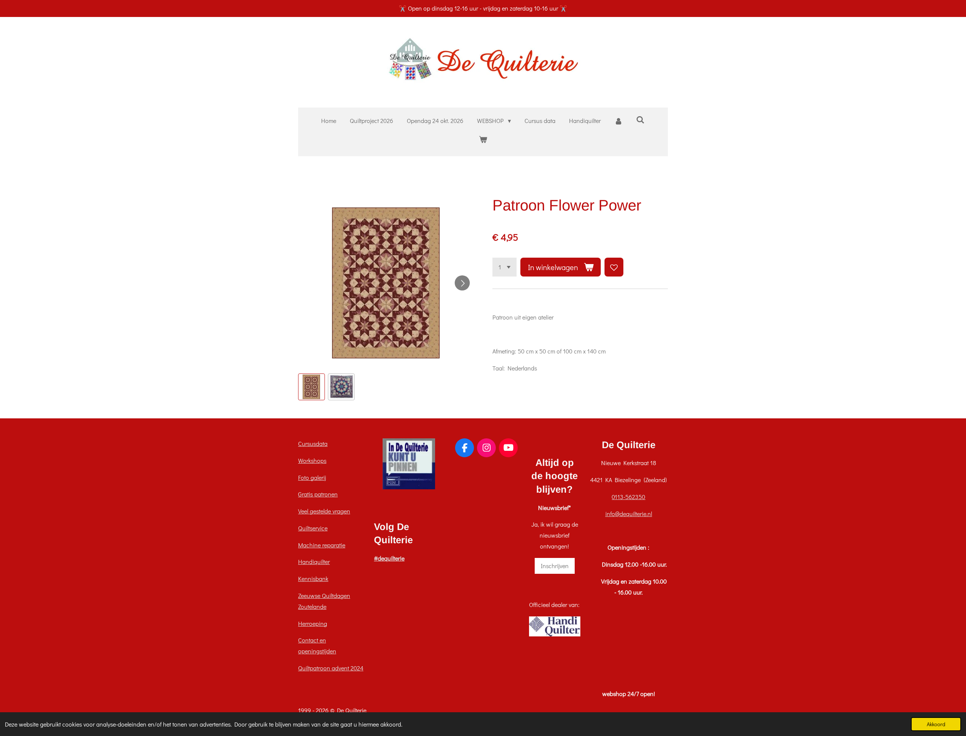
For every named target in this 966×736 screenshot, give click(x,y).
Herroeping (312, 623)
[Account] (618, 121)
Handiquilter (314, 561)
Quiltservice (313, 528)
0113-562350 (628, 497)
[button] (311, 386)
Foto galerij (312, 477)
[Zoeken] (640, 119)
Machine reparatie (321, 545)
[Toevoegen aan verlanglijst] (614, 267)
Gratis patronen (318, 494)
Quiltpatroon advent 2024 (330, 668)
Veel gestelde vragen (324, 511)
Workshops (312, 460)
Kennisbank (313, 578)
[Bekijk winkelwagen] (483, 139)
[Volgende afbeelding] (462, 282)
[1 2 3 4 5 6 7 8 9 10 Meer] (504, 267)
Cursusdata (313, 443)
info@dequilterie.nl (628, 514)
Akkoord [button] (936, 724)
